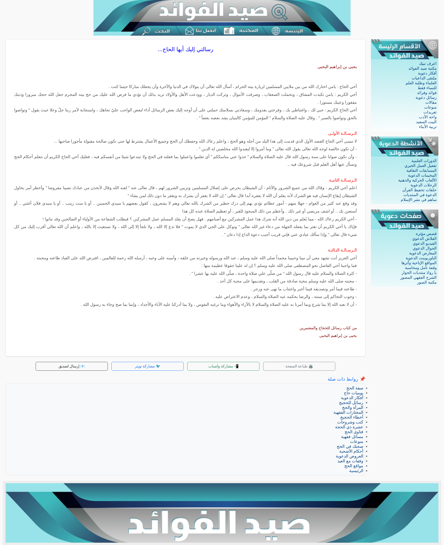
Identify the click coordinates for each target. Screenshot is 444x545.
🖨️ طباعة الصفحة (299, 366)
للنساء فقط (427, 88)
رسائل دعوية (426, 97)
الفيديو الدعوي (425, 243)
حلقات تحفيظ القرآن (419, 190)
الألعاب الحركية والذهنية (417, 180)
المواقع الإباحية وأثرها (419, 263)
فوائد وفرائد (427, 93)
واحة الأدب (428, 117)
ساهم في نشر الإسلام (419, 199)
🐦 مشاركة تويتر (147, 366)
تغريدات (430, 112)
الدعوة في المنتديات (420, 195)
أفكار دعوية (427, 73)
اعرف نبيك (428, 63)
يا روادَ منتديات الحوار (419, 272)
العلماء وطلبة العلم (421, 83)
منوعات (430, 107)
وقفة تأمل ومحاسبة (421, 268)
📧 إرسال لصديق (72, 366)
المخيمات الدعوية (422, 175)
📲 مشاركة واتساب (223, 366)
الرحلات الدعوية (423, 185)
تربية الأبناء (428, 127)
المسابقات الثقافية (421, 170)
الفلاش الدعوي (424, 238)
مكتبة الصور (427, 282)
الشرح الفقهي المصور (418, 277)
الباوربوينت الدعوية (421, 258)
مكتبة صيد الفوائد (422, 68)
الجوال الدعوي (425, 248)
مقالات (431, 102)
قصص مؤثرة (426, 234)
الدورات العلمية (424, 161)
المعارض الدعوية (423, 253)
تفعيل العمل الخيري (420, 165)
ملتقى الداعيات (424, 78)
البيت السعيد (426, 122)
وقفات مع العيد (350, 461)
